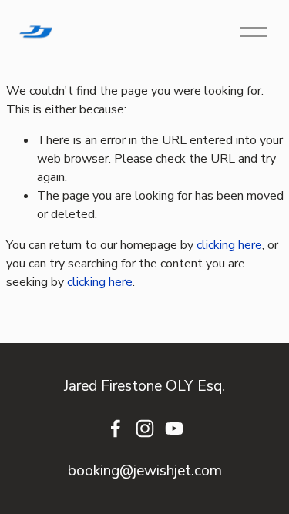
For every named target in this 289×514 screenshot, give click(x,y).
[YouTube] (174, 428)
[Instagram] (145, 428)
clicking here (229, 245)
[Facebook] (115, 428)
